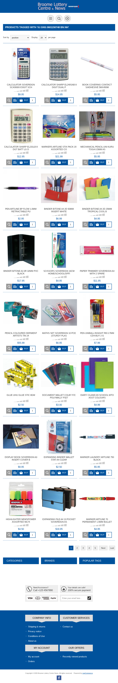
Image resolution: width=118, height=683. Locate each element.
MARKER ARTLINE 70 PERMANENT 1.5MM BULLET (97, 520)
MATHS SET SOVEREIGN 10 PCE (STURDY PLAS (59, 334)
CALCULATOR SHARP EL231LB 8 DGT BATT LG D (21, 148)
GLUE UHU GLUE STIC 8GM (21, 395)
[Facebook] (59, 678)
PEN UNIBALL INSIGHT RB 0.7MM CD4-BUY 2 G (97, 334)
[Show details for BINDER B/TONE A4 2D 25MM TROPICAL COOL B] (97, 188)
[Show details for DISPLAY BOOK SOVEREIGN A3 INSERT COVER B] (21, 436)
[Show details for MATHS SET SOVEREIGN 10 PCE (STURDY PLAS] (59, 312)
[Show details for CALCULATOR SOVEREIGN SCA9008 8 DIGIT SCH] (21, 64)
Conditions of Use (36, 636)
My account (33, 656)
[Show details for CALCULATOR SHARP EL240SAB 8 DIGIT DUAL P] (59, 64)
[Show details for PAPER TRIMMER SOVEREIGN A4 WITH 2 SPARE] (97, 250)
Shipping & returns (36, 626)
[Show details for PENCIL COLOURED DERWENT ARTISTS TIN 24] (21, 312)
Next (103, 548)
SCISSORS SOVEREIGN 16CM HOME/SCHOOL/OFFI (59, 272)
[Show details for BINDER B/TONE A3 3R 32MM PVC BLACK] (21, 250)
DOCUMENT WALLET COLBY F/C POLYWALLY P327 (59, 396)
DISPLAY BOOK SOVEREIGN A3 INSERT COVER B (21, 458)
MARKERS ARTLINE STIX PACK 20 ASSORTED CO (59, 148)
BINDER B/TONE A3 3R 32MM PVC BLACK (20, 272)
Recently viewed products (75, 656)
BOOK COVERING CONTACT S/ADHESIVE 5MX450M (97, 85)
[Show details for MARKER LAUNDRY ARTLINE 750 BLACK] (97, 436)
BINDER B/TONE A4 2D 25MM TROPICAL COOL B (97, 210)
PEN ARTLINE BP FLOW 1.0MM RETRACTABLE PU (21, 210)
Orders (31, 661)
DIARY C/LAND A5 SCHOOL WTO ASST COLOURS (97, 396)
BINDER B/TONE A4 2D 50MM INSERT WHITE (59, 210)
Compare (15, 100)
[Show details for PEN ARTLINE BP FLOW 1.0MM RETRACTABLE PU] (21, 188)
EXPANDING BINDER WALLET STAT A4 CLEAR (59, 458)
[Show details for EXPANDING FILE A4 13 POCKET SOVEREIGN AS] (59, 499)
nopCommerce (87, 673)
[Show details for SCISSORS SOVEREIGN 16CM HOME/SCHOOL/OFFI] (59, 250)
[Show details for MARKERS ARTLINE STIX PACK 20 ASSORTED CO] (59, 126)
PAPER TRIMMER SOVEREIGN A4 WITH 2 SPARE (97, 272)
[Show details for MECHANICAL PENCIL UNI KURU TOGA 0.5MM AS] (97, 126)
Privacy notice (34, 631)
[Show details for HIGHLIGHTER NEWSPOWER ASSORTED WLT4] (21, 499)
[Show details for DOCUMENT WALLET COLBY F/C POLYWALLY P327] (59, 374)
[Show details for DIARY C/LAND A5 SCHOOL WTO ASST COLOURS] (97, 374)
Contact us (68, 626)
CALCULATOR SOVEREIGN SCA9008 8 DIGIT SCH (21, 85)
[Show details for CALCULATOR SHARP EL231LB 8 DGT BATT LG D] (21, 126)
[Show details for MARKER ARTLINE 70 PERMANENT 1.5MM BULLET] (97, 499)
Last (112, 548)
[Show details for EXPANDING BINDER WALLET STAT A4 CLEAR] (59, 436)
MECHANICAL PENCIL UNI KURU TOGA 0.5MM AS (97, 148)
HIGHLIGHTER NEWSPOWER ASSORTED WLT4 (21, 520)
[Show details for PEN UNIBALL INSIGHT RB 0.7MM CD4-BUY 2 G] (97, 312)
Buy (26, 100)
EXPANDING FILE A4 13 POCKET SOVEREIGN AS (59, 520)
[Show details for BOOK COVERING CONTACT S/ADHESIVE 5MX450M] (97, 64)
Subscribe (89, 598)
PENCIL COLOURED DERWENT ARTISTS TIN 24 (21, 334)
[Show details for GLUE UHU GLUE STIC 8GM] (21, 374)
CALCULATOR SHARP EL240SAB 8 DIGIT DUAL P (59, 85)
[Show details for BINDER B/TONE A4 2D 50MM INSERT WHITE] (59, 188)
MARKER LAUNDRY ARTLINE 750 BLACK (97, 458)
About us (32, 641)
